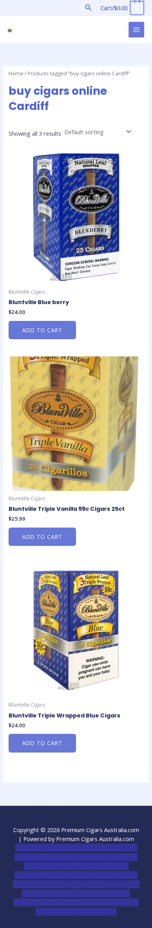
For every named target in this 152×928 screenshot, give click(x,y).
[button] (88, 8)
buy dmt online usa (60, 875)
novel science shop (39, 848)
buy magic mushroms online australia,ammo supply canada (76, 866)
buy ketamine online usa (79, 857)
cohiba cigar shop (65, 893)
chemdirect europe (91, 848)
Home (16, 73)
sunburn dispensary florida (72, 884)
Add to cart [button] (42, 330)
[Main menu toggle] (136, 29)
